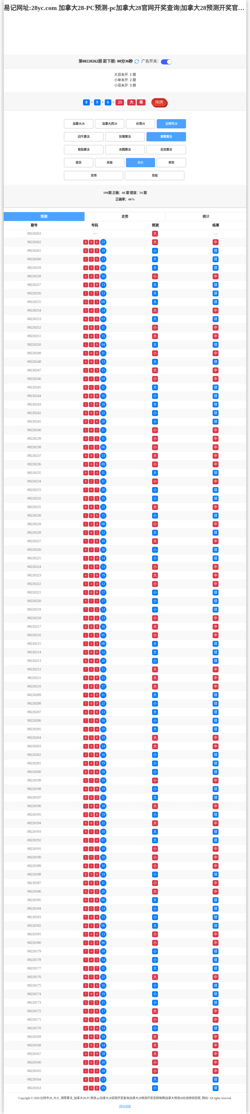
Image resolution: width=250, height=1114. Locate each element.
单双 (171, 162)
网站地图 (125, 1106)
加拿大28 (78, 123)
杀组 (110, 162)
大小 (140, 162)
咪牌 (159, 102)
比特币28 (171, 123)
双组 (155, 175)
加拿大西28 (109, 123)
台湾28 (140, 123)
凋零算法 (166, 136)
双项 (94, 175)
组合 (79, 162)
